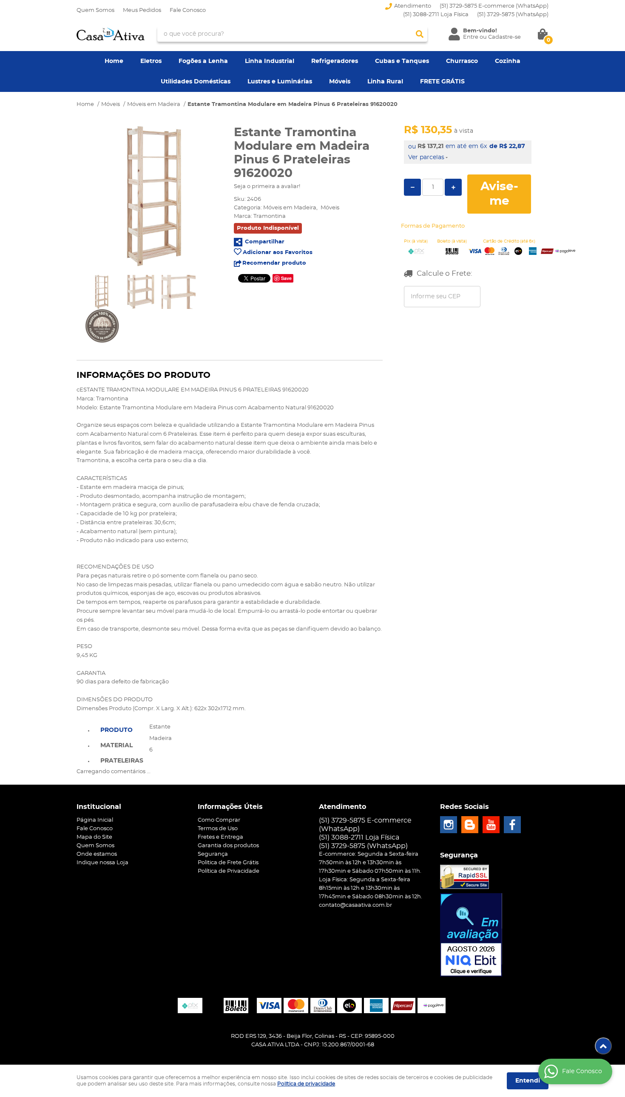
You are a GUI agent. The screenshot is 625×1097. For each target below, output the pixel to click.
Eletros (151, 61)
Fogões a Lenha (203, 61)
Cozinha (507, 61)
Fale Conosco (188, 10)
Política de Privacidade (228, 871)
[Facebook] (512, 824)
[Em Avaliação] (471, 935)
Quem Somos (95, 10)
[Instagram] (448, 824)
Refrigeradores (334, 61)
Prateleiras (121, 761)
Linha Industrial (269, 61)
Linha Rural (385, 82)
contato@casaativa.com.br (355, 905)
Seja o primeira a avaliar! (267, 186)
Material (116, 745)
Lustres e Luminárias (279, 82)
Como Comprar (219, 820)
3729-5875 (512, 14)
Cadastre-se (504, 37)
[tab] (122, 729)
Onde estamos (97, 854)
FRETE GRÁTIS (442, 82)
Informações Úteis (230, 806)
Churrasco (462, 61)
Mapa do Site (94, 837)
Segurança (213, 854)
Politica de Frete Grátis (228, 863)
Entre (470, 37)
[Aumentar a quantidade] (453, 187)
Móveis (339, 82)
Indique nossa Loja (102, 863)
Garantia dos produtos (228, 845)
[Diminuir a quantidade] (412, 187)
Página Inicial (95, 820)
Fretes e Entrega (220, 837)
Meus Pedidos (142, 10)
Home (114, 61)
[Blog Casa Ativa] (469, 824)
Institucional (99, 806)
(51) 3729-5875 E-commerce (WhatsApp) (494, 6)
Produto (116, 730)
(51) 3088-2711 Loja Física (436, 14)
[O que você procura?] (419, 34)
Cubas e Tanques (402, 61)
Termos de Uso (218, 828)
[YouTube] (491, 824)
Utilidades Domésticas (195, 82)
